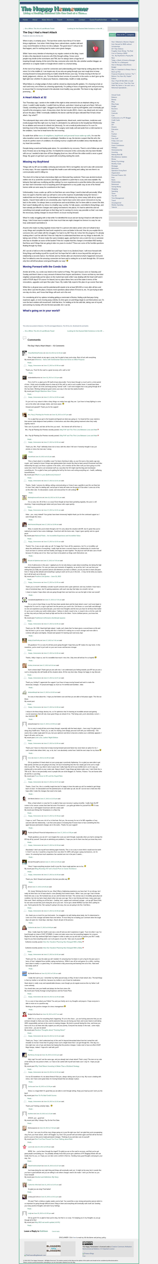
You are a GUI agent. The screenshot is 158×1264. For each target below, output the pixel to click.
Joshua (30, 1086)
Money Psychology (118, 161)
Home (25, 20)
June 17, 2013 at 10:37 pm (52, 782)
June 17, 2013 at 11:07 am (52, 678)
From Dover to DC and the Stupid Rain (49, 776)
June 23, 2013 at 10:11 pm (49, 1197)
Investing (115, 152)
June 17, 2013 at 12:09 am (50, 524)
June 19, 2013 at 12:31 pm (52, 1036)
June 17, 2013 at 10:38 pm (52, 816)
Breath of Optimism (34, 560)
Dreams (114, 127)
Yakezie (114, 207)
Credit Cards (116, 120)
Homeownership (117, 150)
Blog (113, 102)
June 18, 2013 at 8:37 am (51, 1014)
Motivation (115, 168)
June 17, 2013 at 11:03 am (52, 541)
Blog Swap (115, 104)
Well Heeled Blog (33, 524)
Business (115, 109)
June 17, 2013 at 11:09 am (52, 743)
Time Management (118, 198)
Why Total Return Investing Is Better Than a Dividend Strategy (57, 1066)
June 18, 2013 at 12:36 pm (43, 1086)
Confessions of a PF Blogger (121, 118)
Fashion (114, 134)
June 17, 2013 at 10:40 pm (52, 911)
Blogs (83, 1256)
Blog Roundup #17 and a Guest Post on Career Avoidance (55, 869)
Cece (29, 758)
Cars (113, 115)
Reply (30, 362)
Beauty (114, 99)
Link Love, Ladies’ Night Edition (46, 737)
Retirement (115, 184)
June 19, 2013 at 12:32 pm (52, 1072)
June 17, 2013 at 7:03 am (51, 560)
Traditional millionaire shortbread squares (50, 618)
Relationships (116, 182)
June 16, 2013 (34, 36)
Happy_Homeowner (34, 365)
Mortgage (115, 166)
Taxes (114, 193)
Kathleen (31, 1113)
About (34, 20)
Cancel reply (55, 1231)
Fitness (114, 136)
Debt (113, 122)
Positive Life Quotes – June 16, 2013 (48, 576)
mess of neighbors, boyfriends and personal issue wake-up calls (65, 136)
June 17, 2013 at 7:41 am (50, 640)
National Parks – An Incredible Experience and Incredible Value (57, 536)
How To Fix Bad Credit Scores (45, 1095)
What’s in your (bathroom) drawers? (48, 475)
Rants (113, 180)
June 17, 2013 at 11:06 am (52, 624)
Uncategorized (116, 203)
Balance (41, 326)
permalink (85, 326)
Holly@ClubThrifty (34, 640)
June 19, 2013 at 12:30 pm (52, 996)
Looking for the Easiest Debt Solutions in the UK (85, 28)
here (74, 1237)
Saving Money (116, 187)
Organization (116, 173)
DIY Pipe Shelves (117, 49)
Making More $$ (117, 154)
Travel (59, 20)
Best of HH (121, 35)
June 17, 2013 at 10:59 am (52, 397)
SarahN (30, 456)
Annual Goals (116, 95)
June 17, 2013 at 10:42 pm (52, 954)
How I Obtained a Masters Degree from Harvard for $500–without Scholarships (123, 44)
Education (115, 129)
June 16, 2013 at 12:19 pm (54, 353)
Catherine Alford (33, 1184)
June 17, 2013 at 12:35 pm (48, 798)
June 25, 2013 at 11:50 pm (42, 1213)
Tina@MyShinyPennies (35, 353)
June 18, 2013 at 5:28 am (49, 973)
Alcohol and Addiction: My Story (46, 1177)
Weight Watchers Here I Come (45, 391)
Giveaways (115, 143)
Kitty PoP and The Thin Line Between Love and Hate (78, 430)
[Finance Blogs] (88, 1253)
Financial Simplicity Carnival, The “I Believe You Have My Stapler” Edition (123, 76)
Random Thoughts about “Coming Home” (50, 1030)
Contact (82, 20)
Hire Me (115, 20)
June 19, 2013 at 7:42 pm (48, 1128)
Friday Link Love (117, 141)
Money (114, 159)
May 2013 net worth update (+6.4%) (47, 1222)
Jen (42, 36)
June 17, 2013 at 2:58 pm (65, 832)
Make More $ (47, 20)
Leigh (30, 1213)
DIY (113, 125)
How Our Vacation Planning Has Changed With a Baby (62, 942)
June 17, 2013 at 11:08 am (52, 707)
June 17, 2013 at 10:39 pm (52, 845)
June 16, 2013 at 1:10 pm (51, 377)
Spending (115, 191)
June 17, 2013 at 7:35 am (53, 599)
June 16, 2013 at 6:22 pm (43, 456)
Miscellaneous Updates (119, 157)
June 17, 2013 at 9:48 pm (45, 927)
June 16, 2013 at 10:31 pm (53, 497)
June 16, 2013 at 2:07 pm (60, 414)
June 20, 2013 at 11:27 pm (52, 1165)
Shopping (115, 189)
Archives (70, 20)
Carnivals (115, 113)
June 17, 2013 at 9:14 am (47, 665)
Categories (130, 35)
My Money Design (34, 1055)
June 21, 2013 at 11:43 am (49, 1184)
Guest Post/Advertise (98, 20)
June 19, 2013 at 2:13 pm (44, 1113)
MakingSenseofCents (35, 497)
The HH (46, 326)
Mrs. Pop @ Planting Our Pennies (39, 414)
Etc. (113, 132)
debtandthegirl (32, 692)
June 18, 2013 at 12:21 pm (50, 1055)
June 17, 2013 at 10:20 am (48, 692)
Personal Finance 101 (119, 175)
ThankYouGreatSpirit (35, 1165)
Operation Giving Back (119, 170)
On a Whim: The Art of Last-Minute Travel (38, 28)
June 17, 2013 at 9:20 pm (40, 887)
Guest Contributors (118, 145)
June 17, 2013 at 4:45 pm (53, 862)
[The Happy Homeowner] (79, 9)
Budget (114, 106)
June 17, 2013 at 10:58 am (52, 365)
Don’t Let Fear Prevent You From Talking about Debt (53, 1139)
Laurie (30, 1147)
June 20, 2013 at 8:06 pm (42, 1147)
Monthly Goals (116, 164)
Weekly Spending (117, 205)
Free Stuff (115, 138)
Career (114, 111)
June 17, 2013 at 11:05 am (52, 582)
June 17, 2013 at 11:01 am (52, 480)
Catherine (31, 927)
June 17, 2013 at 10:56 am (48, 724)
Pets (113, 177)
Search (112, 35)
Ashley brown (32, 665)
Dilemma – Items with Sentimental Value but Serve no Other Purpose (59, 359)
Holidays (114, 148)
